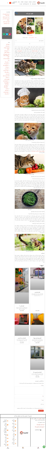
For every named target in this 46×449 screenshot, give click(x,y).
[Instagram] (10, 34)
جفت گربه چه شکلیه (6, 17)
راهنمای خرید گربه (6, 58)
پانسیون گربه (26, 1)
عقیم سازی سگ (5, 70)
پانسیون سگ (6, 63)
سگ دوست (6, 69)
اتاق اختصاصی (37, 292)
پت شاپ (19, 1)
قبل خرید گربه (34, 3)
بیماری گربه (7, 46)
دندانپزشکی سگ (5, 65)
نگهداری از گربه (31, 37)
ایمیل (42, 400)
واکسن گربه (6, 94)
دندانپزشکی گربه (5, 81)
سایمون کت (39, 418)
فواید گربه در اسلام (6, 21)
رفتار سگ (7, 67)
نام (43, 396)
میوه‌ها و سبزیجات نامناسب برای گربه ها (38, 151)
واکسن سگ (6, 72)
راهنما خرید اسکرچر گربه (6, 86)
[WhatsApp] (4, 34)
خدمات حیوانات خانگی (26, 3)
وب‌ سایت (42, 404)
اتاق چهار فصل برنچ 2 (37, 338)
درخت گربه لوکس (6, 23)
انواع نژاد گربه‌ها (34, 51)
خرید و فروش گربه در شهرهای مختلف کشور (6, 55)
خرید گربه (42, 424)
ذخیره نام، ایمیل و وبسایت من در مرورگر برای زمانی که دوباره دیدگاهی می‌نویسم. (30, 408)
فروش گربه (30, 1)
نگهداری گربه (15, 1)
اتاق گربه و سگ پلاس (22, 338)
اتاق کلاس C (21, 306)
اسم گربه (7, 77)
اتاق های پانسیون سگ (37, 372)
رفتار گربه (7, 88)
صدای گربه (6, 90)
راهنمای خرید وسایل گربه (6, 83)
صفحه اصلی (34, 1)
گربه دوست (7, 74)
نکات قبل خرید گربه (6, 75)
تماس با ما (21, 3)
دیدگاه (42, 385)
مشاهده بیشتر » (37, 310)
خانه (35, 37)
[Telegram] (7, 34)
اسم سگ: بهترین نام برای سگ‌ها (6, 14)
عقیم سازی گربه (6, 92)
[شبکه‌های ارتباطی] (44, 447)
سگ (30, 3)
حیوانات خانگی (6, 52)
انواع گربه (22, 1)
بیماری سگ (6, 62)
